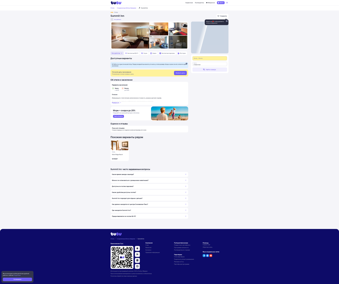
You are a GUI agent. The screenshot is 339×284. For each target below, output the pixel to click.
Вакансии (148, 247)
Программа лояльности (181, 247)
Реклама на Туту (179, 262)
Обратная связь (207, 247)
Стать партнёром (179, 257)
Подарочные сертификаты (182, 245)
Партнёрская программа (181, 264)
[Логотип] (116, 3)
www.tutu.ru (140, 273)
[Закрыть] (186, 64)
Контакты (148, 250)
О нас (147, 245)
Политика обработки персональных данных (124, 276)
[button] (137, 248)
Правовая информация (152, 252)
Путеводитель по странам (182, 250)
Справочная (189, 3)
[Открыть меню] (227, 3)
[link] (118, 116)
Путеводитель (199, 3)
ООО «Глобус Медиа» (141, 271)
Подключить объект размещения (184, 259)
